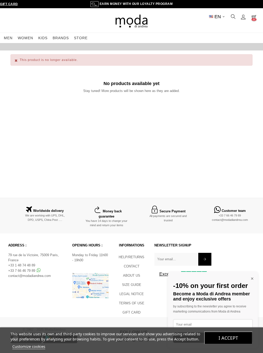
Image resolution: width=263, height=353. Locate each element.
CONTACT (131, 266)
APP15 (165, 46)
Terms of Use (131, 303)
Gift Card (9, 4)
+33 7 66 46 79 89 (230, 215)
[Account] (243, 16)
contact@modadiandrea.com (230, 219)
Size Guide (131, 285)
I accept (228, 338)
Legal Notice (131, 294)
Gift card (131, 312)
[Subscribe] (204, 259)
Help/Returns (131, 257)
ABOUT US (131, 275)
